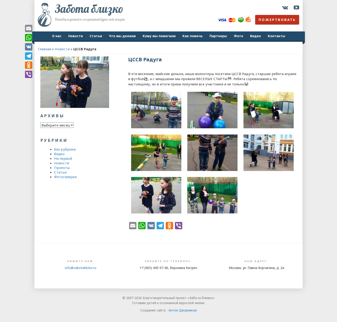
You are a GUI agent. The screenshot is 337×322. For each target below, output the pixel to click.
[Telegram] (28, 56)
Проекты (62, 167)
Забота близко (89, 9)
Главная (44, 49)
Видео (255, 36)
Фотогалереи (65, 176)
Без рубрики (65, 149)
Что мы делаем (122, 36)
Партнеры (218, 36)
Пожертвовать (277, 19)
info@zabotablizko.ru (80, 268)
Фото (238, 36)
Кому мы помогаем (159, 36)
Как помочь (192, 36)
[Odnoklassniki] (28, 65)
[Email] (28, 28)
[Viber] (28, 74)
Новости (75, 36)
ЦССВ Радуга (145, 59)
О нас (56, 36)
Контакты (276, 36)
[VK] (28, 46)
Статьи (96, 36)
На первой (63, 158)
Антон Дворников (182, 310)
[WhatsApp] (28, 37)
